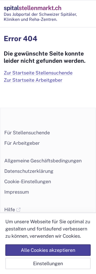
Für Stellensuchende (27, 132)
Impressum (16, 192)
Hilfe (10, 209)
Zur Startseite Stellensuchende (38, 73)
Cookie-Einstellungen (27, 181)
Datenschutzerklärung (28, 171)
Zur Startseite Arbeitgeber (33, 80)
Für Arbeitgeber (22, 143)
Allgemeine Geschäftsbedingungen (43, 160)
